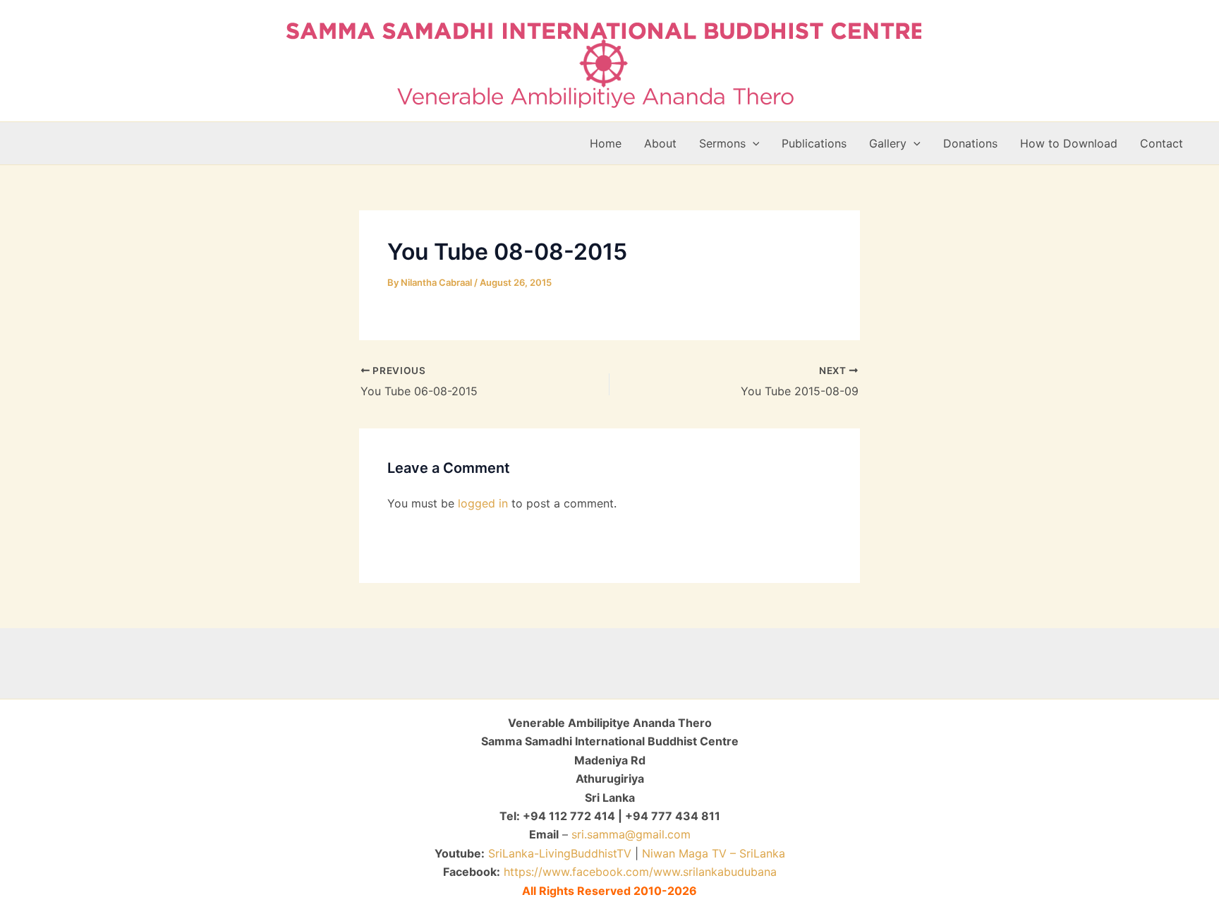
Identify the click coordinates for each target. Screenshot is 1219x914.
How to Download (1068, 143)
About (660, 143)
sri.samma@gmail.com (631, 834)
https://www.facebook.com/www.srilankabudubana (640, 872)
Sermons (722, 143)
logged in (483, 503)
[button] (753, 143)
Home (605, 143)
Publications (814, 143)
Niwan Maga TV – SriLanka (713, 853)
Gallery (887, 143)
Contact (1161, 143)
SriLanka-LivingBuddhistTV (558, 853)
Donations (970, 143)
